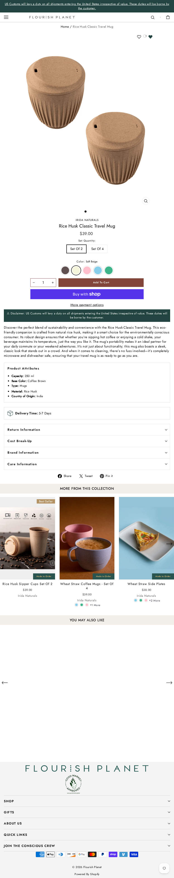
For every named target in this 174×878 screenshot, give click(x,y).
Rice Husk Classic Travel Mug (93, 26)
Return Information (23, 429)
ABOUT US (13, 823)
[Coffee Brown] (25, 752)
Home (65, 26)
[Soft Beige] (30, 752)
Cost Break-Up (19, 441)
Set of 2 (76, 248)
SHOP (9, 801)
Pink (87, 270)
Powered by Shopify (87, 874)
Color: (87, 261)
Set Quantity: (87, 240)
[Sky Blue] (76, 605)
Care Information (22, 464)
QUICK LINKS (15, 834)
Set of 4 (97, 248)
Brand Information (23, 452)
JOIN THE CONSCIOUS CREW (29, 846)
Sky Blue (97, 270)
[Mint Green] (81, 605)
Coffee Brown (65, 270)
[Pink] (87, 605)
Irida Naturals (87, 220)
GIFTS (9, 812)
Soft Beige (76, 270)
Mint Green (108, 270)
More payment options (87, 305)
